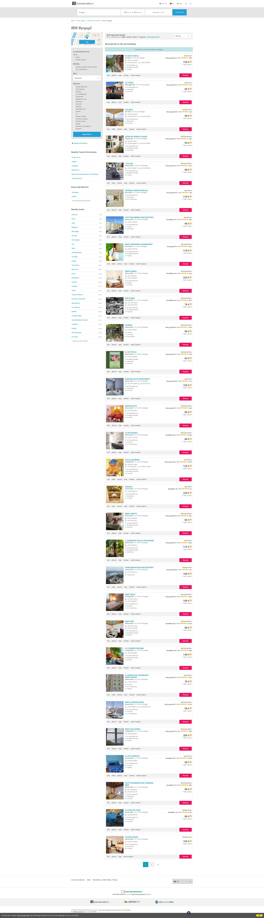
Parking (78, 92)
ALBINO (128, 325)
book (186, 75)
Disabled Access (81, 99)
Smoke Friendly (80, 116)
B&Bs (77, 57)
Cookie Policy (127, 910)
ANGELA (128, 487)
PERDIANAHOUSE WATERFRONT (139, 567)
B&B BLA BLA (131, 406)
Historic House (80, 121)
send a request (136, 75)
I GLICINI (129, 163)
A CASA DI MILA (132, 56)
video (113, 129)
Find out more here (23, 915)
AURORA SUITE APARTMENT (137, 379)
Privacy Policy (116, 910)
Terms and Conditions (104, 910)
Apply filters (86, 134)
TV (76, 114)
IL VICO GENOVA (132, 756)
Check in (128, 12)
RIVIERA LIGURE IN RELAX (136, 190)
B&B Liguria (81, 21)
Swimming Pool (80, 109)
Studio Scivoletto (78, 912)
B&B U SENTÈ (131, 513)
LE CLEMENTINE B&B (134, 648)
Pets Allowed (79, 89)
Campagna (75, 192)
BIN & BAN (130, 298)
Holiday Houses (80, 60)
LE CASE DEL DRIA (133, 810)
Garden (78, 111)
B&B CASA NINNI (132, 729)
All (76, 55)
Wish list (164, 4)
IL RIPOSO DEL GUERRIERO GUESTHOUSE (137, 676)
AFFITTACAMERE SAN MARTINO (139, 217)
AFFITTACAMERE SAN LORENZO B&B (139, 784)
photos (114, 75)
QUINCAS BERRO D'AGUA (136, 136)
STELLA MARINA (132, 460)
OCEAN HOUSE (131, 837)
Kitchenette (79, 97)
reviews (126, 75)
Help (180, 4)
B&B (72, 21)
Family (77, 124)
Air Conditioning (80, 94)
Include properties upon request (86, 67)
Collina (74, 196)
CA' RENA (129, 83)
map (86, 42)
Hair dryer (78, 101)
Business (78, 129)
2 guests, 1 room (159, 12)
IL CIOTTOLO (131, 352)
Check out (139, 12)
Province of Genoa (94, 21)
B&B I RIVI (129, 621)
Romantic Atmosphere (83, 126)
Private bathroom (81, 87)
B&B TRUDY (130, 594)
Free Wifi (78, 104)
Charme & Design (81, 119)
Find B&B (178, 12)
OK (259, 915)
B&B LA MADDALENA (134, 702)
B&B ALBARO (131, 271)
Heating (78, 106)
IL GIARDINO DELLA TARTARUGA (139, 540)
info (108, 75)
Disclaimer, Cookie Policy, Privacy (105, 880)
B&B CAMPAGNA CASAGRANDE (139, 244)
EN (173, 4)
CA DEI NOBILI (131, 433)
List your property (78, 880)
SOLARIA (129, 109)
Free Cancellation (81, 69)
